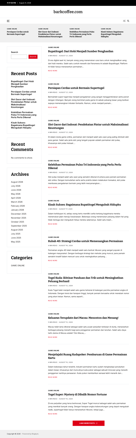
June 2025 (16, 237)
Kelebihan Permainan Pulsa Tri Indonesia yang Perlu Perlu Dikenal (82, 34)
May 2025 (15, 241)
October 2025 (17, 222)
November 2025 (18, 218)
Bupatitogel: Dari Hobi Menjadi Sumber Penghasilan (80, 51)
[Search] (128, 21)
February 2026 (18, 206)
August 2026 (17, 182)
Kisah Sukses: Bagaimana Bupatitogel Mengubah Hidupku (112, 34)
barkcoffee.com (68, 12)
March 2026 (16, 202)
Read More (52, 70)
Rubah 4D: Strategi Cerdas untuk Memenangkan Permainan (85, 241)
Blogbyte (35, 434)
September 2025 (19, 226)
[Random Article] (124, 21)
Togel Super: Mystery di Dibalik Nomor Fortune (77, 394)
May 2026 (15, 194)
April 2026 (16, 198)
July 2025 (15, 233)
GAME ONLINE (12, 29)
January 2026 (17, 210)
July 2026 (15, 186)
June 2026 (16, 190)
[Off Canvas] (8, 21)
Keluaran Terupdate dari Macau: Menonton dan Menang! (83, 317)
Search (14, 52)
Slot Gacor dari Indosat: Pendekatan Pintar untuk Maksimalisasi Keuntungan (50, 34)
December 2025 (18, 214)
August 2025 (17, 229)
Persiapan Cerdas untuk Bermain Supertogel (18, 33)
